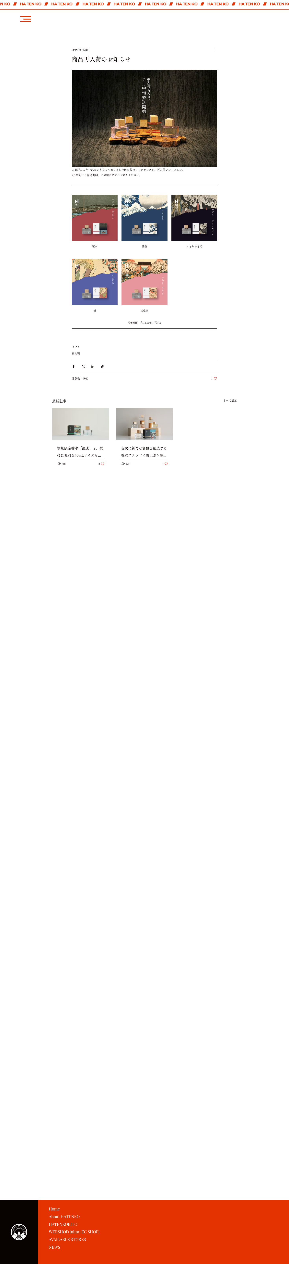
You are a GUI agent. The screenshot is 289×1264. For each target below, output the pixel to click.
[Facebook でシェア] (73, 366)
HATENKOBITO (63, 1224)
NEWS (54, 1247)
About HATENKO (64, 1216)
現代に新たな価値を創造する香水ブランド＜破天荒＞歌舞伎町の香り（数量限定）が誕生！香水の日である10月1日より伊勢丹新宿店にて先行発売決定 (144, 452)
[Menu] (25, 19)
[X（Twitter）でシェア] (83, 366)
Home (54, 1208)
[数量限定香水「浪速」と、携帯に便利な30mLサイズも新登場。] (80, 424)
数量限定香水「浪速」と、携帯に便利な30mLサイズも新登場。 (80, 452)
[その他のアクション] (215, 49)
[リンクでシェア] (102, 366)
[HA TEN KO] (144, 4)
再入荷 (76, 353)
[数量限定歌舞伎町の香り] (144, 424)
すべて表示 (230, 400)
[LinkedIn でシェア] (93, 366)
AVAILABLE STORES (67, 1239)
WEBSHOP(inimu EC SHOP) (74, 1231)
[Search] (245, 14)
